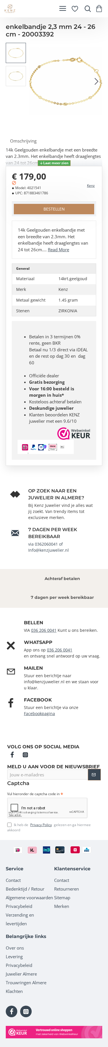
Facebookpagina (39, 713)
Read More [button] (58, 249)
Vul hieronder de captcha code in (33, 794)
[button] (34, 81)
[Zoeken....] (86, 8)
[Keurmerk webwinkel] (54, 1032)
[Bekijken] (100, 8)
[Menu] (62, 8)
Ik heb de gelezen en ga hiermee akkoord (49, 827)
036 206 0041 (43, 630)
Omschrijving (23, 141)
